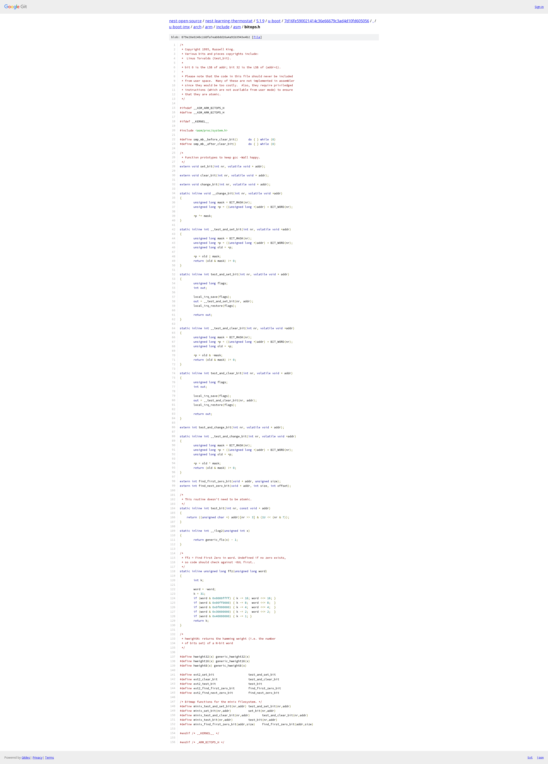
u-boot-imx (179, 26)
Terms (49, 757)
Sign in (539, 7)
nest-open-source (185, 20)
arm (209, 26)
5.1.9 (260, 20)
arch (197, 26)
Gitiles (26, 757)
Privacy (37, 757)
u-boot (274, 20)
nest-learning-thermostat (229, 20)
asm (237, 26)
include (222, 26)
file (256, 37)
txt (530, 757)
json (540, 757)
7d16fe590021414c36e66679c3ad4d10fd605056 (326, 20)
